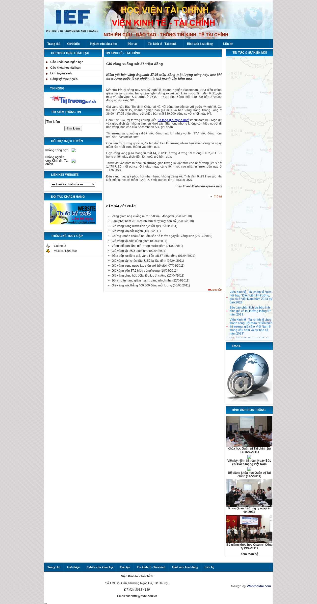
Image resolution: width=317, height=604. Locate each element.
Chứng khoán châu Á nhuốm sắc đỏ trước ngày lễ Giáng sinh (153, 236)
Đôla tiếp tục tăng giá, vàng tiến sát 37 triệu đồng (145, 256)
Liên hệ (228, 43)
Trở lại (218, 196)
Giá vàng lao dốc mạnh (128, 231)
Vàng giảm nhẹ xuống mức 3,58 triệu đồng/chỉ (143, 216)
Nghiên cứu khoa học (103, 43)
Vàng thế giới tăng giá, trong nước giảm (139, 246)
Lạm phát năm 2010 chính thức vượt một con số (144, 221)
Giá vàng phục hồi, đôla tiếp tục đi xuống (139, 275)
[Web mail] (249, 402)
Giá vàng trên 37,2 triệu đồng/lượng (136, 270)
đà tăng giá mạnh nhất (173, 120)
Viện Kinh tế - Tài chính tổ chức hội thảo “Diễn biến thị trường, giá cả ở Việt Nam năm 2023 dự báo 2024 (251, 295)
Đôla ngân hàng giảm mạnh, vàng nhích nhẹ (142, 280)
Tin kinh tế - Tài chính (162, 43)
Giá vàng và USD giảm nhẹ (130, 251)
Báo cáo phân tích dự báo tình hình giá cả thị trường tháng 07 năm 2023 (250, 309)
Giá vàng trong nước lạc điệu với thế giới (139, 265)
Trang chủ (53, 43)
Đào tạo (132, 43)
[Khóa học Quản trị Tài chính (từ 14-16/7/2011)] (249, 446)
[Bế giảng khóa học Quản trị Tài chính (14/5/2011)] (249, 470)
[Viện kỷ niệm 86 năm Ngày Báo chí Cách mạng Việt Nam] (249, 458)
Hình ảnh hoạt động (200, 43)
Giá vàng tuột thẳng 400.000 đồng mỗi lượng (142, 285)
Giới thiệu (73, 43)
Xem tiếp (216, 289)
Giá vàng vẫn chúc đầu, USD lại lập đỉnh (139, 260)
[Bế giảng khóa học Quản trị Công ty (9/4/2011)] (249, 542)
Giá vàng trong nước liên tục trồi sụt (136, 226)
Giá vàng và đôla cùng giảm (131, 241)
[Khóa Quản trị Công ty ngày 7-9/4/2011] (249, 505)
